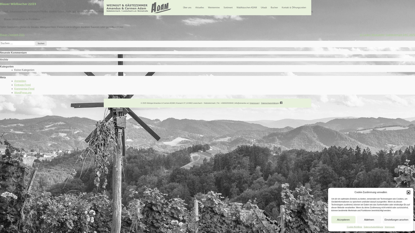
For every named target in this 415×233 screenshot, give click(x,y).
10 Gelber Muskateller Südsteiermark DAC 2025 (387, 34)
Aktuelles (199, 7)
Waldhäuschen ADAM (247, 7)
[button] (408, 192)
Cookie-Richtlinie (354, 227)
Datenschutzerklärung (373, 227)
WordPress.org (22, 92)
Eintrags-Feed (22, 84)
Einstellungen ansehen (396, 219)
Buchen (274, 7)
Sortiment (228, 7)
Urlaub (264, 7)
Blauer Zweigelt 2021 (12, 34)
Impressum (390, 227)
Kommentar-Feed (24, 88)
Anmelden (20, 81)
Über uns (187, 7)
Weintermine (214, 7)
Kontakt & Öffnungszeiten (294, 7)
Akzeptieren (343, 219)
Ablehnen (369, 219)
